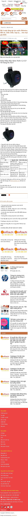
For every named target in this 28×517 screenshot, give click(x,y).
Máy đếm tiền (4, 455)
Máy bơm (3, 426)
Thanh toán (10, 4)
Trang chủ (4, 1)
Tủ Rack (3, 433)
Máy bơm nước (10, 27)
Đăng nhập (23, 6)
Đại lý (24, 1)
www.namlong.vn (15, 497)
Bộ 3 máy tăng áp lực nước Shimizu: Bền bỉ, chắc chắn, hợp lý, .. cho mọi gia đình (14, 32)
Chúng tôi (10, 1)
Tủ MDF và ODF (4, 417)
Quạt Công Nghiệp (5, 464)
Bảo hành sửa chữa (5, 466)
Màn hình (3, 442)
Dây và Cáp (3, 419)
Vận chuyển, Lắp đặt (5, 481)
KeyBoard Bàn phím (5, 457)
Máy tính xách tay (5, 439)
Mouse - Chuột (4, 459)
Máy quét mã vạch (5, 446)
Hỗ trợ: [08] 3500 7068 (8, 6)
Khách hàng (24, 2)
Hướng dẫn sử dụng (17, 1)
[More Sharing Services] (9, 195)
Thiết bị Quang (4, 424)
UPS (2, 437)
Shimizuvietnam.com (15, 180)
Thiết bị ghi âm (4, 413)
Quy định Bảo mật (5, 483)
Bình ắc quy (3, 435)
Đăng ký (17, 6)
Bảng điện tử (4, 453)
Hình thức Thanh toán (6, 486)
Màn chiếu (3, 444)
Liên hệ (3, 4)
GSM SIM (3, 422)
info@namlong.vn (6, 497)
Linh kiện (3, 462)
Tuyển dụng (17, 4)
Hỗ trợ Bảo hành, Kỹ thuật (6, 473)
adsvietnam (14, 515)
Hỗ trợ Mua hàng (4, 475)
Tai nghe (3, 415)
